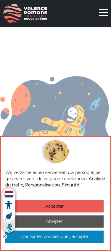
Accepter (54, 206)
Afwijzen (54, 221)
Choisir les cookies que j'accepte (54, 236)
